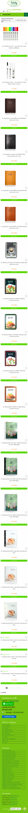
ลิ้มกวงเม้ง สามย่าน (13, 799)
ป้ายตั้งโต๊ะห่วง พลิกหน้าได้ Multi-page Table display (12, 784)
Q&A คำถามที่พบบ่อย (6, 726)
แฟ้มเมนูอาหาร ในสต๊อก (6, 750)
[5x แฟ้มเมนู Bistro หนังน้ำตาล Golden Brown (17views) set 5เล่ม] (14, 394)
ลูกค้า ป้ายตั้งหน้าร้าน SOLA (7, 731)
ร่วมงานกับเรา (4, 742)
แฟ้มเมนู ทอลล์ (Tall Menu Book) (8, 759)
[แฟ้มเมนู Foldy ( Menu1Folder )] (14, 4)
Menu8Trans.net (13, 797)
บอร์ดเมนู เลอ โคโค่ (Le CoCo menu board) (10, 760)
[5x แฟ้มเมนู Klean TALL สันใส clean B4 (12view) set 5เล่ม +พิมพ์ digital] (14, 503)
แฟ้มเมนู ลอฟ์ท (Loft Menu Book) (8, 751)
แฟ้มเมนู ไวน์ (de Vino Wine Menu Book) (10, 766)
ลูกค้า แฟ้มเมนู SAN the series (8, 735)
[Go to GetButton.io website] (25, 811)
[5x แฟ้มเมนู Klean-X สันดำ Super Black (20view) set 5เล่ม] (14, 671)
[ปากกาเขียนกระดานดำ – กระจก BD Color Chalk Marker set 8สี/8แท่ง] (14, 34)
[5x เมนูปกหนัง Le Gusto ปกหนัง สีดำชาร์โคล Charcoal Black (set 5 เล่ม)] (14, 142)
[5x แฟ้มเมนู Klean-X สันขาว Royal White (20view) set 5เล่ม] (14, 654)
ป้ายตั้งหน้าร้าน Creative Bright (8, 775)
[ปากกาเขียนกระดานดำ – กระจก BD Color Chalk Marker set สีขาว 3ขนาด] (14, 70)
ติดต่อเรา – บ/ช (5, 740)
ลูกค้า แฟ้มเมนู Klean (6, 733)
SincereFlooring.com (13, 804)
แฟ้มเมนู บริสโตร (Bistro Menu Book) (9, 753)
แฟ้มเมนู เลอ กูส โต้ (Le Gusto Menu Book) (10, 764)
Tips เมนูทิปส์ (4, 737)
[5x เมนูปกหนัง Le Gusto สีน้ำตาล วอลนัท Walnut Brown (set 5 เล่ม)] (14, 106)
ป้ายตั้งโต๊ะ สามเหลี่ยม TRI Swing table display (11, 782)
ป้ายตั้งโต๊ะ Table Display (7, 780)
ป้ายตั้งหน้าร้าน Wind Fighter (7, 778)
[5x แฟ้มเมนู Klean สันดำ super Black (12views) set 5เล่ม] (14, 539)
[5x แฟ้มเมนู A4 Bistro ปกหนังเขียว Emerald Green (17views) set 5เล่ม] (14, 322)
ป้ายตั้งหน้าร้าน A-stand (6, 770)
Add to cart (14, 55)
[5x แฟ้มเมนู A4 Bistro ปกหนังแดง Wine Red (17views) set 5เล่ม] (14, 358)
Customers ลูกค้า (5, 728)
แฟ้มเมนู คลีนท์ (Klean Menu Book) (9, 755)
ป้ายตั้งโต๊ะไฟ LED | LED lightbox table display (11, 788)
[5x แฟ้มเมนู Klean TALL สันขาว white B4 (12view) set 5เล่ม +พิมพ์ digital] (14, 431)
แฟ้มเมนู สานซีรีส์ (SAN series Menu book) (10, 762)
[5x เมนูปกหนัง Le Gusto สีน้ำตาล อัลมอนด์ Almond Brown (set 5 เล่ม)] (14, 178)
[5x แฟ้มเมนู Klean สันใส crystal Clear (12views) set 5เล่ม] (14, 611)
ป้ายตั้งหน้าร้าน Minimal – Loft (8, 771)
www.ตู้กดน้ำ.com (14, 802)
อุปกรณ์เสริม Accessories (7, 768)
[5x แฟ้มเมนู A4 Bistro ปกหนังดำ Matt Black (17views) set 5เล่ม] (14, 286)
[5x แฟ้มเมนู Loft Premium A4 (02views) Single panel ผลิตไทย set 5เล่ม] (14, 250)
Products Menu (7, 14)
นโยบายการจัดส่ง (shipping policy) (8, 738)
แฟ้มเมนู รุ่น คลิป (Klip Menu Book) (9, 757)
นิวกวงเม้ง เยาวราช (14, 801)
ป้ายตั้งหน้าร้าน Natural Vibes (7, 773)
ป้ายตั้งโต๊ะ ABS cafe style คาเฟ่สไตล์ (9, 786)
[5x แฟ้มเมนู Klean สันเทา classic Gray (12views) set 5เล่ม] (14, 638)
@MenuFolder (14, 701)
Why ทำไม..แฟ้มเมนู (6, 724)
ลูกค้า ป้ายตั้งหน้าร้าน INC (7, 729)
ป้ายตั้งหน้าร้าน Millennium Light (8, 777)
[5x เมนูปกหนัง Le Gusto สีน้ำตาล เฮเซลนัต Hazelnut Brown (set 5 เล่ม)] (14, 214)
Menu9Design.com (15, 795)
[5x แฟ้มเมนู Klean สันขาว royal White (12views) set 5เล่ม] (14, 575)
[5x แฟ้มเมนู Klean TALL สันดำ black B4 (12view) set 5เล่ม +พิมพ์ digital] (14, 467)
